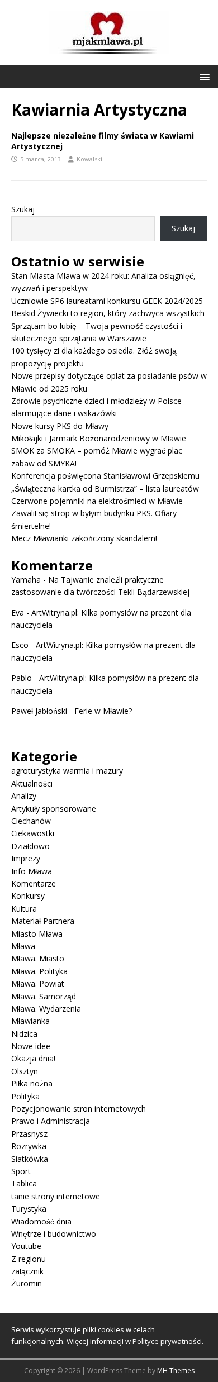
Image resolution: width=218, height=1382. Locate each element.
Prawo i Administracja (50, 1121)
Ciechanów (31, 821)
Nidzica (24, 1033)
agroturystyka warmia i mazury (67, 770)
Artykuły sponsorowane (53, 808)
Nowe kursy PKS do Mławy (59, 426)
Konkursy (28, 895)
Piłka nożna (32, 1083)
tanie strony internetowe (55, 1196)
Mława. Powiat (37, 983)
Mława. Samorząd (43, 996)
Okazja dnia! (33, 1058)
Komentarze (33, 883)
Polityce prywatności (167, 1341)
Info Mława (31, 871)
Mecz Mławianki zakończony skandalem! (84, 538)
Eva (17, 612)
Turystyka (28, 1208)
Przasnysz (29, 1133)
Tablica (24, 1183)
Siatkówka (29, 1159)
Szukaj (23, 209)
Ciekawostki (32, 833)
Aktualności (32, 783)
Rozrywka (28, 1146)
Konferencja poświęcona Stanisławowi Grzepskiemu (105, 475)
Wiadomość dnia (41, 1221)
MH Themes (176, 1370)
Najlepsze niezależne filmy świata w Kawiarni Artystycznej (102, 140)
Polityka (25, 1096)
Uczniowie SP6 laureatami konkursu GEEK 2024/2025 (107, 301)
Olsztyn (24, 1071)
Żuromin (26, 1283)
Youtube (26, 1246)
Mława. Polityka (39, 971)
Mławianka (30, 1021)
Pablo (21, 678)
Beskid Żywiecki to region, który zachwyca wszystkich (108, 313)
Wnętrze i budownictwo (53, 1233)
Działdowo (30, 846)
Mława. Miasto (37, 958)
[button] (202, 76)
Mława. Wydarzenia (46, 1008)
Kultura (24, 908)
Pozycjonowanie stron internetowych (78, 1108)
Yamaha (26, 579)
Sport (21, 1171)
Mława (23, 946)
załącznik (27, 1271)
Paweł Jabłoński (39, 711)
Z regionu (28, 1259)
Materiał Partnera (42, 921)
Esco (20, 645)
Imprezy (25, 858)
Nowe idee (30, 1046)
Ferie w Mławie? (103, 711)
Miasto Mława (37, 933)
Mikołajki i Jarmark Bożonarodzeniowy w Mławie (98, 438)
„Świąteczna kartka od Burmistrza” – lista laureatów (105, 488)
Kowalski (89, 159)
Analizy (23, 795)
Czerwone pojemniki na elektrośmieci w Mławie (97, 500)
